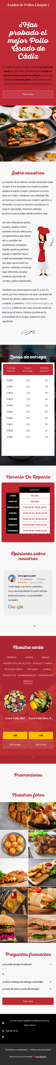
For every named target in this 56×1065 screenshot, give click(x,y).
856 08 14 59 (12, 1031)
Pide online (28, 1001)
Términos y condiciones (16, 1049)
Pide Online (28, 94)
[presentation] (33, 756)
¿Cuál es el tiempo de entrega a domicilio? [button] (22, 982)
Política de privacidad (40, 1049)
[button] (34, 626)
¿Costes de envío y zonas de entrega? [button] (20, 989)
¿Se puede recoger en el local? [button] (17, 964)
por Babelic (41, 1056)
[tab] (11, 657)
